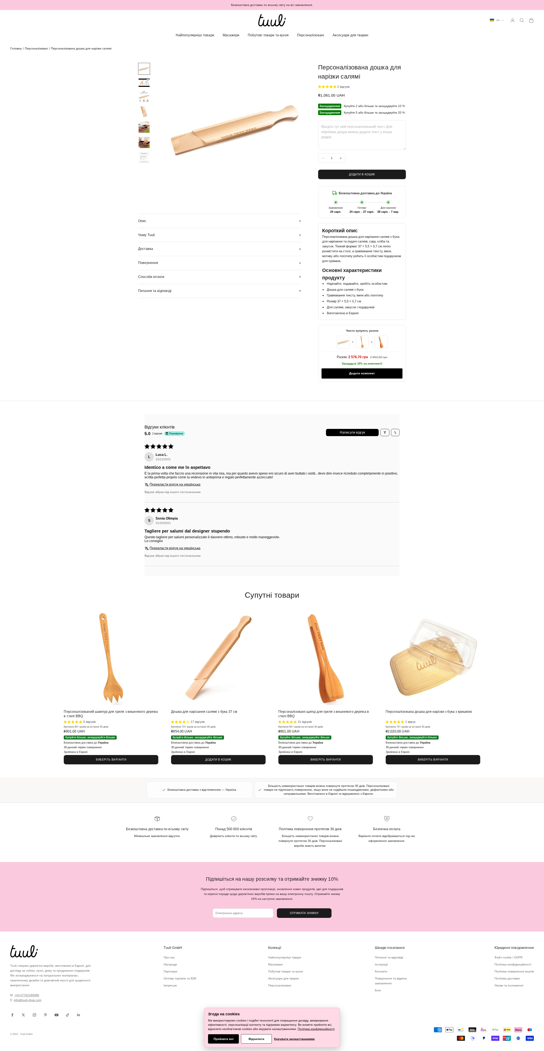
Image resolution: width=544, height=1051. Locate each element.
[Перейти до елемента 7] (144, 158)
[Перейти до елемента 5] (144, 127)
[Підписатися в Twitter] (23, 1015)
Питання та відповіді (389, 957)
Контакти (381, 971)
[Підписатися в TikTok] (67, 1015)
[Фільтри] (384, 432)
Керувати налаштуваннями (294, 1039)
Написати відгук (352, 432)
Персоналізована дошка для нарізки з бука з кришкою (429, 711)
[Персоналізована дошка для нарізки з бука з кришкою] (433, 658)
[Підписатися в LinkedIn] (78, 1015)
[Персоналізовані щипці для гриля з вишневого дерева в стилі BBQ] (325, 658)
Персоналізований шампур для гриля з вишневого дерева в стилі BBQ (111, 714)
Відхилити (256, 1039)
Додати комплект (362, 373)
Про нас (169, 957)
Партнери (170, 971)
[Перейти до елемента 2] (144, 82)
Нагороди (170, 964)
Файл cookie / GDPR (508, 957)
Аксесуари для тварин (350, 35)
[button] (327, 86)
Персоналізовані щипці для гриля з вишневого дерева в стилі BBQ (323, 714)
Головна (16, 48)
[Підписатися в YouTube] (56, 1015)
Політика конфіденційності (512, 964)
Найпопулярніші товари (195, 35)
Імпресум (170, 985)
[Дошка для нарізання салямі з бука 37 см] (218, 658)
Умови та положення (508, 985)
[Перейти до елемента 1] (144, 69)
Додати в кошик (362, 174)
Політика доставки (507, 978)
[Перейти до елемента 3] (144, 97)
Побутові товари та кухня (268, 35)
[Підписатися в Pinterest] (45, 1015)
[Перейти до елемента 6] (144, 142)
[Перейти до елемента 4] (144, 112)
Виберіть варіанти (111, 759)
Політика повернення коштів (514, 971)
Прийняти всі (224, 1039)
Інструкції (381, 964)
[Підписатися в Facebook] (12, 1015)
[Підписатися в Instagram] (34, 1015)
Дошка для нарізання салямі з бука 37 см (204, 711)
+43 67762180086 (26, 995)
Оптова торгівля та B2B (180, 978)
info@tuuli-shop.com (27, 1000)
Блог (378, 990)
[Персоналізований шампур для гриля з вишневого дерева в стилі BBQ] (111, 658)
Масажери (231, 35)
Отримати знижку (304, 913)
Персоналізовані (310, 35)
